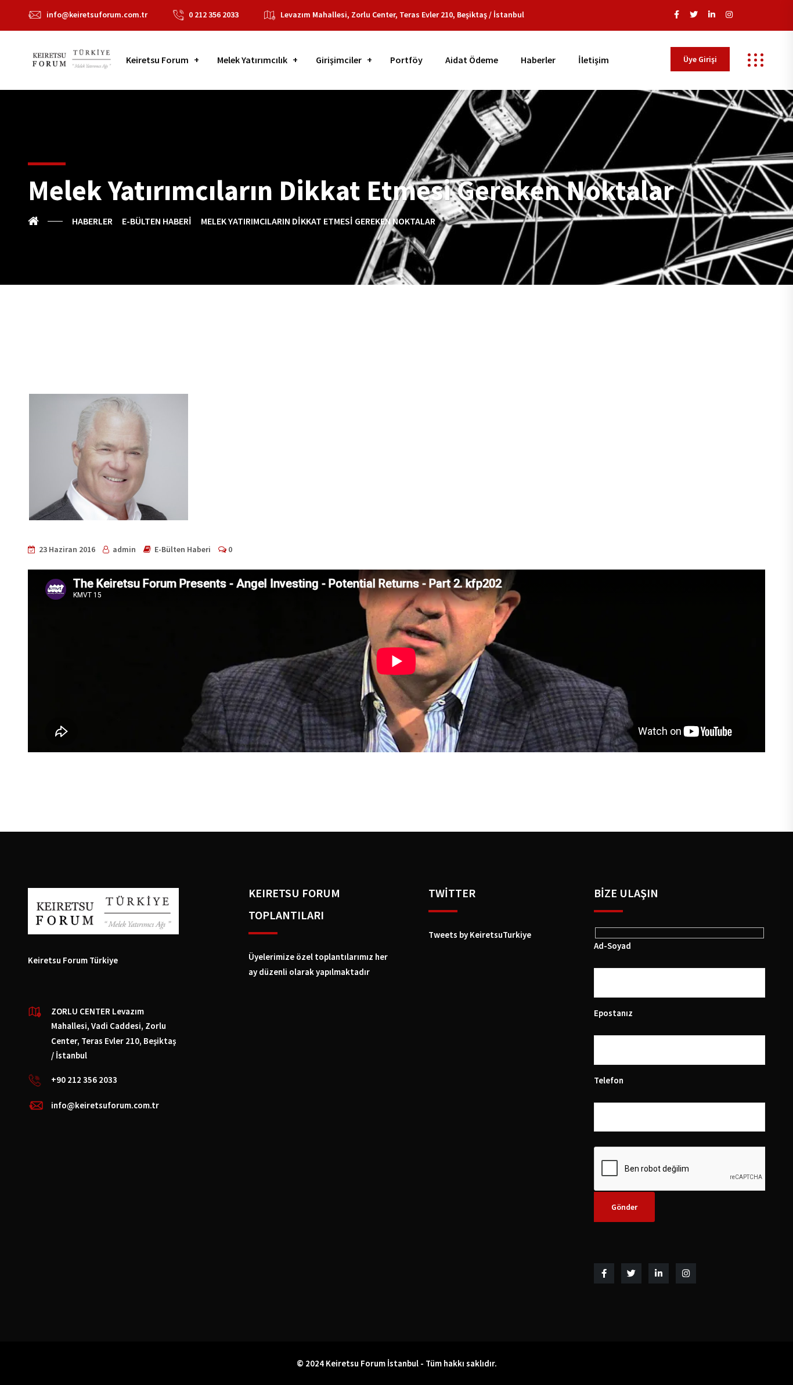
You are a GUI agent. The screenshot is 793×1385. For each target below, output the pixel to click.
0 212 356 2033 (214, 14)
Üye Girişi (700, 59)
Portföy (406, 60)
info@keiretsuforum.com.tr (96, 14)
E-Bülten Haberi (182, 549)
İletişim (593, 60)
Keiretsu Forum (157, 60)
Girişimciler (339, 60)
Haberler (538, 60)
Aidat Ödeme (471, 60)
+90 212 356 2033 (84, 1079)
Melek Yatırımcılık (252, 60)
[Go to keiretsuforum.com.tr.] (45, 221)
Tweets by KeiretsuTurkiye (479, 934)
